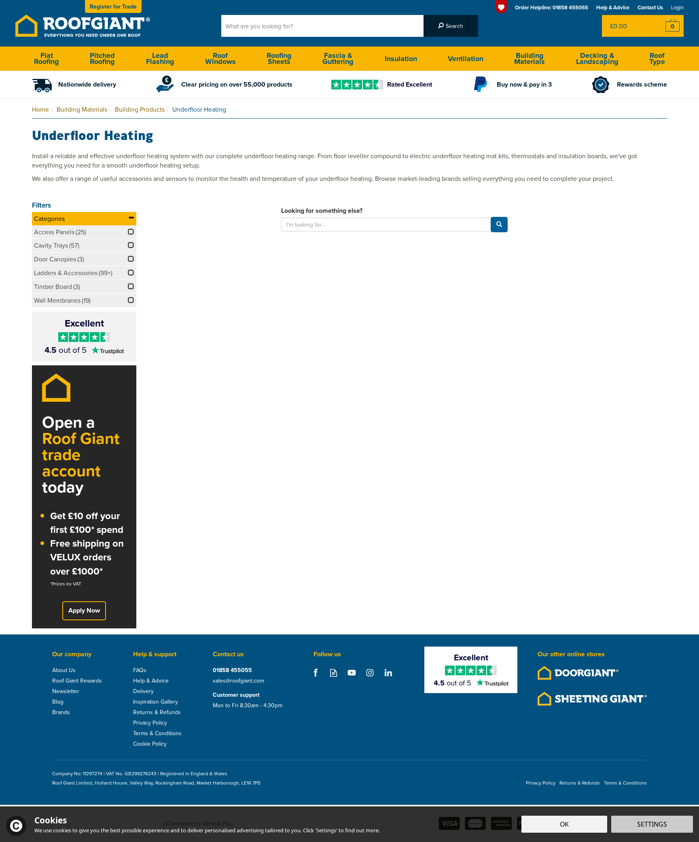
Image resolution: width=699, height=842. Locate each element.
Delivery (143, 691)
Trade (113, 6)
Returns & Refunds (157, 712)
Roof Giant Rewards (77, 681)
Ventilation (465, 58)
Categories (49, 218)
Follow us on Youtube (352, 673)
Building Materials (529, 58)
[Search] (451, 26)
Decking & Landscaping (597, 58)
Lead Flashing (160, 58)
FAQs (139, 670)
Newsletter (65, 691)
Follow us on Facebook (315, 673)
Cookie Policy (150, 744)
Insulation (401, 58)
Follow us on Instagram (370, 673)
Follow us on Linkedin (388, 673)
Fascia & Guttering (338, 58)
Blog (58, 702)
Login (677, 7)
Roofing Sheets (279, 58)
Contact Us (650, 7)
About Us (64, 670)
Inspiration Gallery (155, 702)
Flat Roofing (46, 58)
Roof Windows (220, 58)
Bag (626, 26)
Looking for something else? (321, 210)
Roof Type (657, 58)
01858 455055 (232, 670)
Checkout (667, 26)
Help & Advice (151, 681)
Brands (61, 712)
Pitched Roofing (102, 58)
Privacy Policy (150, 723)
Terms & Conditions (157, 733)
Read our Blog (333, 673)
